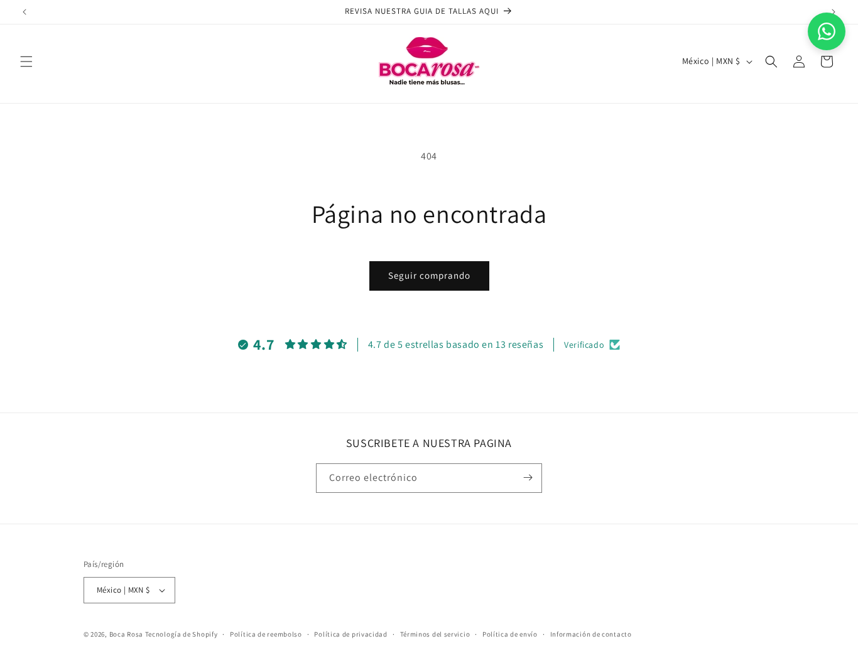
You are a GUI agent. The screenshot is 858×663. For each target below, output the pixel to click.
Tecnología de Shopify (181, 634)
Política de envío (510, 634)
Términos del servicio (435, 634)
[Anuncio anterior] (24, 12)
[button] (26, 61)
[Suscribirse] (527, 477)
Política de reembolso (266, 634)
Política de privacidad (350, 634)
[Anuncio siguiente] (833, 12)
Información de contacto (591, 634)
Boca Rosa (126, 634)
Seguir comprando (429, 275)
